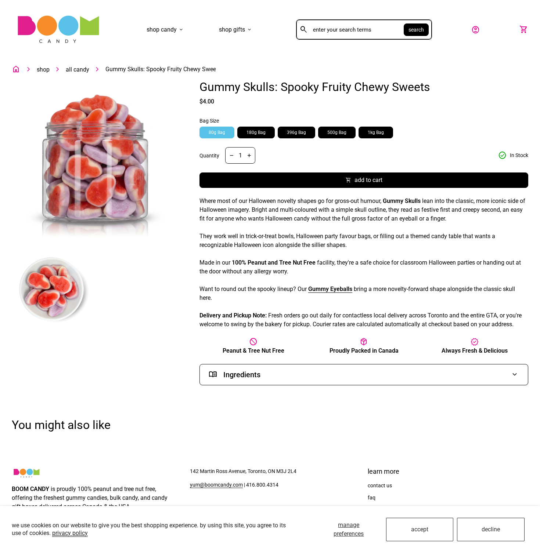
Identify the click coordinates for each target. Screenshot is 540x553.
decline (491, 529)
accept (419, 529)
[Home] (58, 29)
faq (371, 498)
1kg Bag (376, 132)
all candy (77, 69)
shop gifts (235, 29)
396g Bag (296, 132)
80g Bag (217, 132)
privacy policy (70, 533)
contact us (380, 485)
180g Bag (256, 132)
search (416, 30)
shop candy (165, 29)
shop (43, 69)
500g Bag (336, 132)
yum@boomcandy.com (216, 485)
